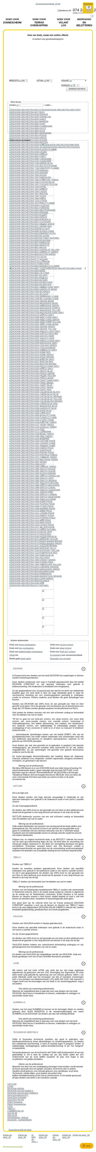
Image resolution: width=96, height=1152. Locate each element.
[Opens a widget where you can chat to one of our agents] (86, 1146)
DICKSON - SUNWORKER (19, 1120)
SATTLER (11, 1084)
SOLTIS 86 (12, 1113)
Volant (12, 655)
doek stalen (25, 659)
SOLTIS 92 (12, 1115)
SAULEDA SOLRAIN (16, 1098)
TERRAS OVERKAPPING (39, 22)
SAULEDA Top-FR (15, 1100)
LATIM (10, 1086)
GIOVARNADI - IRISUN (17, 1118)
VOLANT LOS (63, 22)
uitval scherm (65, 648)
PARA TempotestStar (16, 1104)
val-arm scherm (66, 645)
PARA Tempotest (14, 1102)
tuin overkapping (26, 648)
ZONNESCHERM (12, 21)
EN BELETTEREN (84, 22)
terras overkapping (27, 645)
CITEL (10, 1107)
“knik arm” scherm (67, 652)
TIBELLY (11, 1109)
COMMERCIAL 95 (15, 1111)
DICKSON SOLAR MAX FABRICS (22, 1093)
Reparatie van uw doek (60, 659)
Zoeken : (14, 105)
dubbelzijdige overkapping (30, 652)
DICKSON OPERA (15, 1089)
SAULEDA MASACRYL (18, 1095)
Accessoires (55, 655)
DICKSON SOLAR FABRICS (20, 1091)
